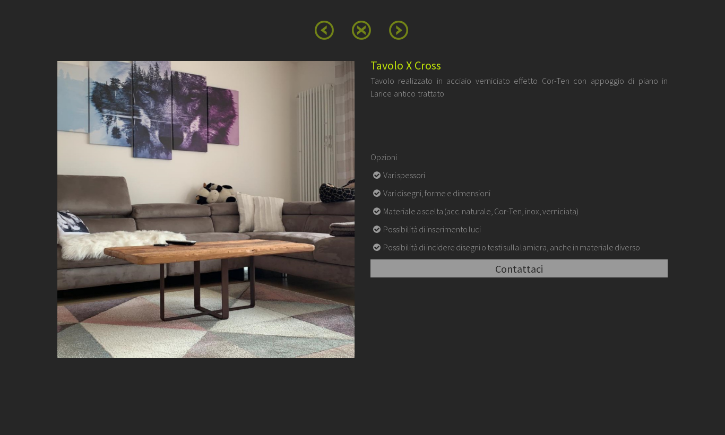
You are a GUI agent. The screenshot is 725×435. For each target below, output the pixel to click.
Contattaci (519, 268)
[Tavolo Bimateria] (324, 31)
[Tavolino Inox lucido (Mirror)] (398, 31)
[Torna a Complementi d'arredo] (361, 30)
